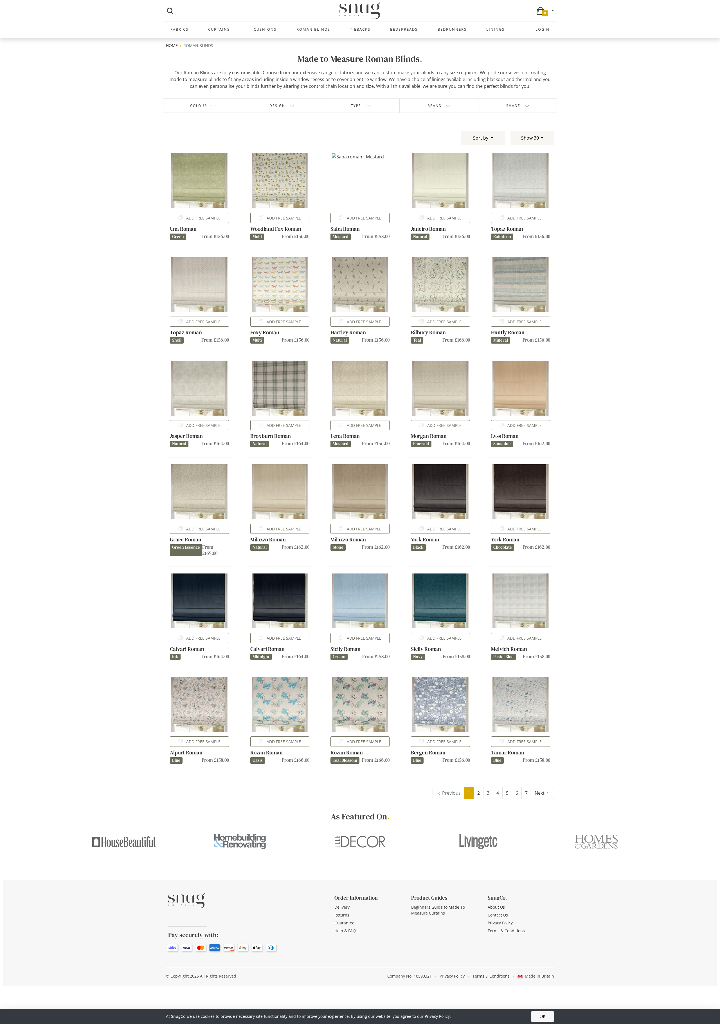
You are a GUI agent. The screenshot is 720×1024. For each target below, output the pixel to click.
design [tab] (277, 106)
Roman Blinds (313, 29)
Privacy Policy (500, 923)
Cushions (265, 29)
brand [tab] (435, 106)
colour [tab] (198, 106)
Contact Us (498, 915)
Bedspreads (404, 29)
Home (172, 45)
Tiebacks (360, 29)
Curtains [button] (219, 29)
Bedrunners (452, 29)
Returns (341, 915)
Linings (495, 29)
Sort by (481, 138)
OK (542, 1016)
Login (543, 29)
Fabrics (179, 29)
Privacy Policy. (438, 1016)
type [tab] (356, 106)
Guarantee (344, 923)
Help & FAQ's (346, 930)
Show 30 (530, 138)
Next (539, 793)
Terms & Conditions (506, 930)
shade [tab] (513, 106)
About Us (496, 907)
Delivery (342, 907)
